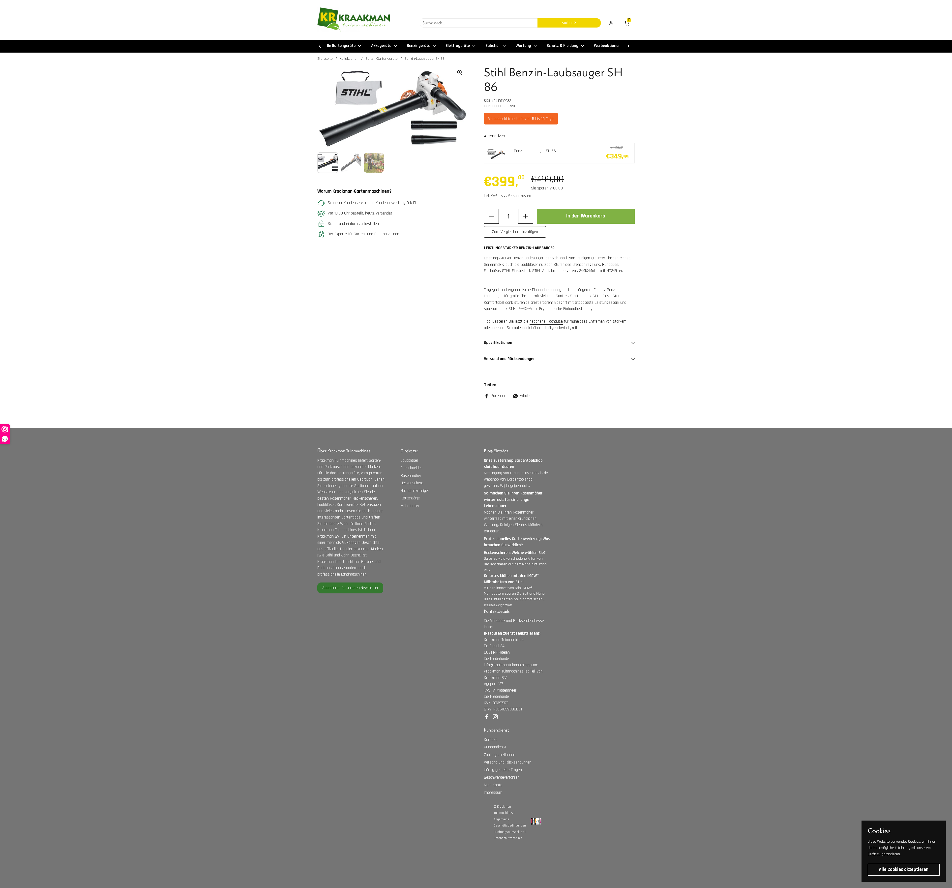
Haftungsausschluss (509, 832)
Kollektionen (349, 58)
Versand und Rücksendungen (507, 762)
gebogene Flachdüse (546, 321)
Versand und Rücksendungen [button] (510, 359)
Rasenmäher (411, 475)
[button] (491, 216)
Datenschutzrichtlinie (508, 838)
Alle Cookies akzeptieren (903, 869)
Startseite (325, 58)
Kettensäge (410, 498)
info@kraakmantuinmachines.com (511, 665)
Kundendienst (495, 747)
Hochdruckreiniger (415, 490)
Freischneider (411, 468)
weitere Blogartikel (497, 605)
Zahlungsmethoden (499, 755)
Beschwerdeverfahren (501, 777)
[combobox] (478, 23)
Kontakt (490, 739)
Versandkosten (519, 195)
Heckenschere (412, 483)
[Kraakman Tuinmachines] (353, 19)
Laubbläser (409, 460)
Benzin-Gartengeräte (381, 58)
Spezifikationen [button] (498, 342)
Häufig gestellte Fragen (503, 770)
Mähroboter (410, 506)
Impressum (493, 792)
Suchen (568, 23)
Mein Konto (493, 785)
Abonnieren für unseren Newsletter (350, 587)
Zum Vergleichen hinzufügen (515, 232)
